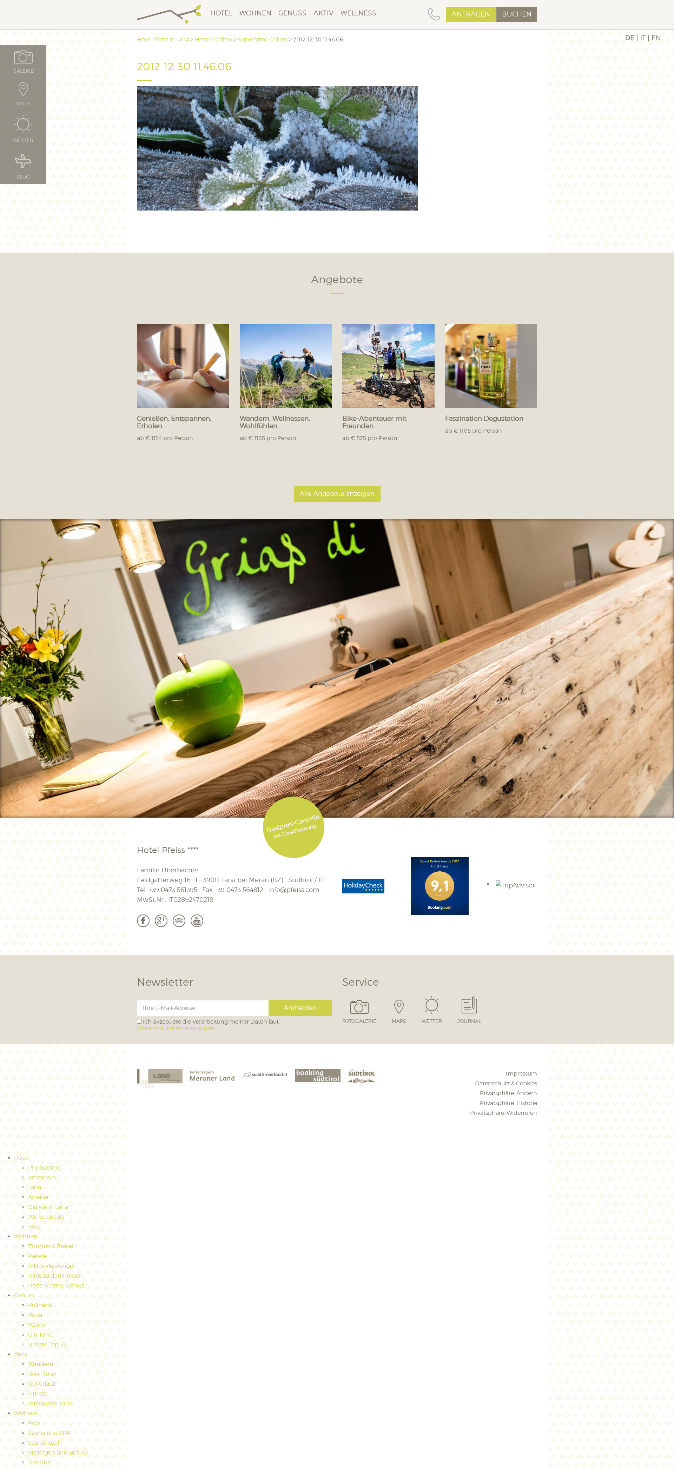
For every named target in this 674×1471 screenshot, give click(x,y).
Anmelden (300, 1007)
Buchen (516, 14)
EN (656, 38)
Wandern (40, 1364)
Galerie (23, 70)
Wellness (358, 13)
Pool (34, 1423)
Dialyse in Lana (48, 1207)
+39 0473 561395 (173, 889)
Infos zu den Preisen (55, 1275)
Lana (34, 1187)
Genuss (292, 13)
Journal (469, 1021)
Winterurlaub (46, 1216)
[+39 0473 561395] (434, 14)
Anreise (38, 1197)
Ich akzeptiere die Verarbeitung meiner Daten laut (208, 1025)
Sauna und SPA (49, 1433)
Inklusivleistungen (52, 1266)
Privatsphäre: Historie (508, 1103)
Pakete (37, 1256)
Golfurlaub (42, 1383)
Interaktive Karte (50, 1403)
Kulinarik (40, 1305)
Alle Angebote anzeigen (337, 493)
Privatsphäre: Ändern (508, 1093)
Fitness (37, 1393)
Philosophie (44, 1167)
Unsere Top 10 (47, 1344)
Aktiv (323, 13)
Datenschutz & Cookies (506, 1083)
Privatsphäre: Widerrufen (503, 1113)
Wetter (432, 1021)
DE (629, 38)
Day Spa (39, 1462)
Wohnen (255, 13)
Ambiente (41, 1177)
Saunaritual (43, 1442)
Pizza (35, 1315)
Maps (399, 1021)
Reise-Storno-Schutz (56, 1285)
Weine (36, 1325)
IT (643, 38)
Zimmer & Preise (50, 1246)
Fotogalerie (359, 1021)
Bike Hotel (42, 1374)
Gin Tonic (41, 1334)
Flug (23, 177)
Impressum (521, 1073)
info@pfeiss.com (293, 889)
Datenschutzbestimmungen (175, 1028)
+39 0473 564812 (238, 889)
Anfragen (471, 14)
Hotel (221, 13)
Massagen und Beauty (58, 1452)
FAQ (34, 1226)
